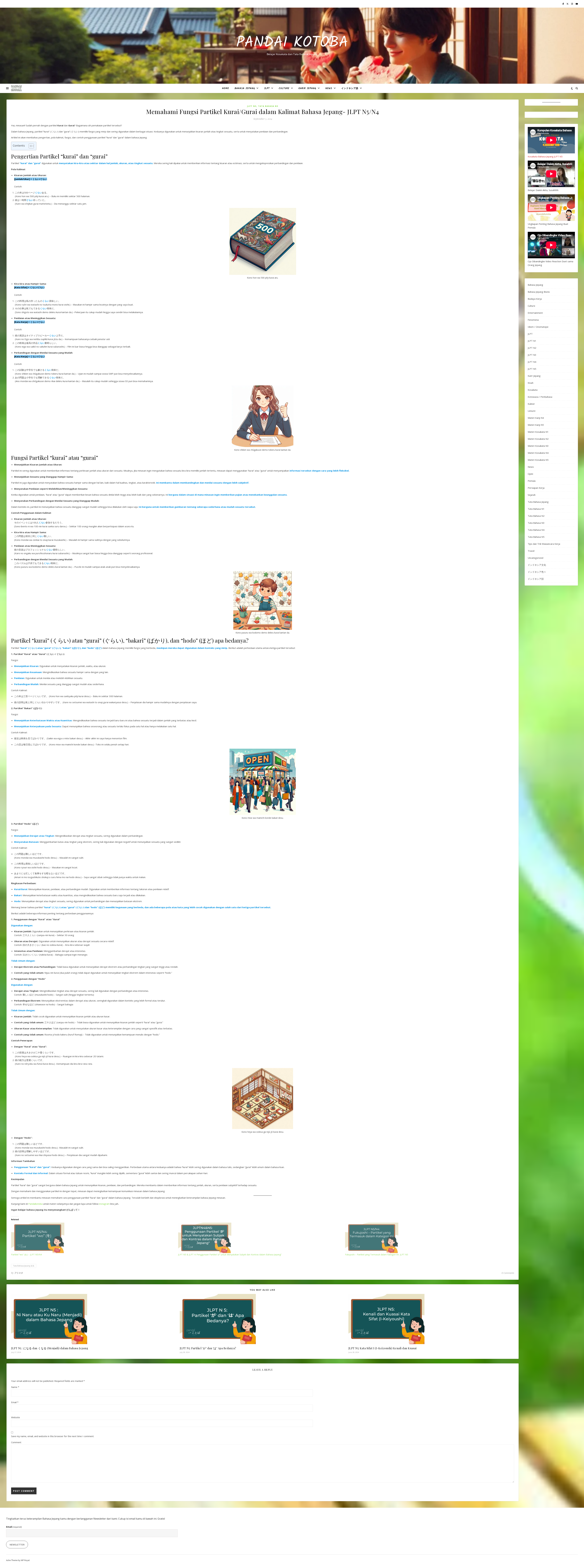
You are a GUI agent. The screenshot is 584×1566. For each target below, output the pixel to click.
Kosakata (532, 389)
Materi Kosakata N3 (538, 445)
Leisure (531, 410)
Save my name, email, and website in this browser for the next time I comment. (52, 1436)
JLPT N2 (532, 347)
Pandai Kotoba (292, 43)
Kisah (530, 382)
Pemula (531, 480)
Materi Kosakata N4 (538, 452)
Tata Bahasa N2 (536, 515)
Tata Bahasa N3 (536, 522)
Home (225, 88)
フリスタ (18, 1272)
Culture (284, 88)
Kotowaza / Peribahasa (540, 396)
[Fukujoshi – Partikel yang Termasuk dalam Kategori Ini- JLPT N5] (427, 1238)
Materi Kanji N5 (536, 424)
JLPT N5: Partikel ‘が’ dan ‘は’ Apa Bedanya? (208, 1348)
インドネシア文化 (537, 564)
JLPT (267, 88)
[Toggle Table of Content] (29, 146)
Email (14, 1402)
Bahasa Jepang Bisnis (539, 291)
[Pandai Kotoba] (16, 88)
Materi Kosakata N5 (538, 459)
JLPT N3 (532, 354)
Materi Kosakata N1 (538, 431)
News (328, 88)
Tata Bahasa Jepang (538, 501)
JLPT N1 (532, 340)
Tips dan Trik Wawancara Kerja (544, 543)
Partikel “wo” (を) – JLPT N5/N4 (26, 1254)
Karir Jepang (307, 88)
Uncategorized (535, 557)
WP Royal (25, 1560)
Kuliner (531, 403)
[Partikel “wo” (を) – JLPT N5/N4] (93, 1238)
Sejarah (531, 494)
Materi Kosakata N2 (538, 438)
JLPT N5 (251, 106)
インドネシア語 (349, 88)
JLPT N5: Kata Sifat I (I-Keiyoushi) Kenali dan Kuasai (382, 1348)
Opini (530, 473)
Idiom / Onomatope (538, 326)
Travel (531, 550)
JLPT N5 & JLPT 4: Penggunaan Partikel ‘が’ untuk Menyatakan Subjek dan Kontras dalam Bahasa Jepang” (230, 1254)
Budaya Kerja (535, 298)
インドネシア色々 (537, 571)
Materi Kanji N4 (536, 417)
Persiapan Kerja (536, 487)
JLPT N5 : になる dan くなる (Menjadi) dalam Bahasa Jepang (49, 1348)
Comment (16, 1442)
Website (15, 1417)
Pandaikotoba (35, 1203)
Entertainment (535, 312)
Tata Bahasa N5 (268, 106)
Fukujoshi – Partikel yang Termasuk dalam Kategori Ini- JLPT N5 (376, 1254)
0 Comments (508, 1272)
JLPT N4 (532, 361)
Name (15, 1387)
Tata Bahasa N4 (536, 529)
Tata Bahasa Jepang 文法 (23, 1265)
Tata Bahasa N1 (536, 508)
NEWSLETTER (17, 1544)
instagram (104, 1203)
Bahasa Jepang (245, 88)
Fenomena (533, 319)
